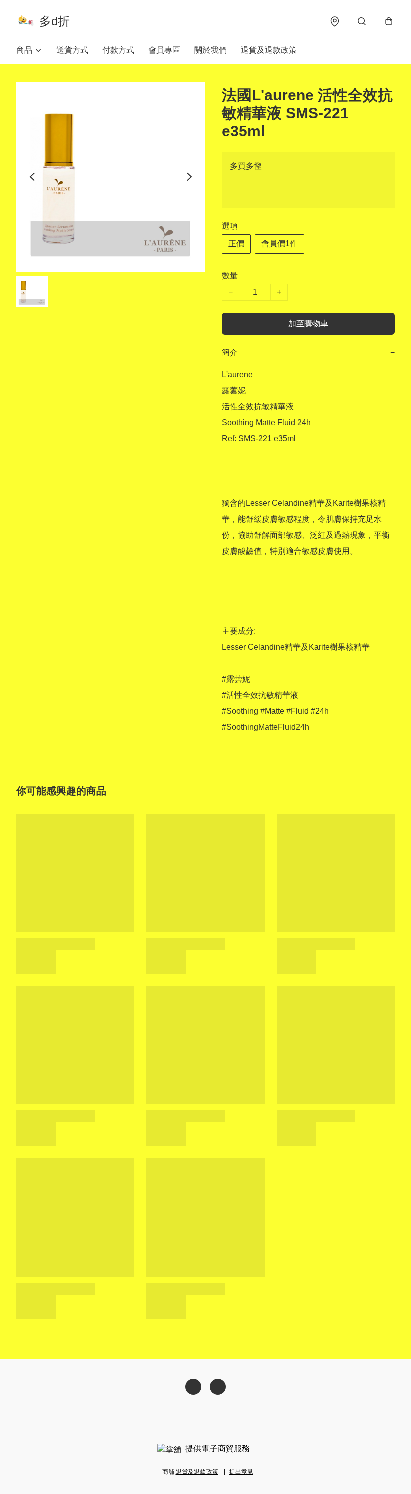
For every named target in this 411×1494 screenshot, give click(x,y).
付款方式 (118, 50)
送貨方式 (72, 50)
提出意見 (241, 1471)
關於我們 (210, 50)
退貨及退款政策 (269, 50)
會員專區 (164, 50)
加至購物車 (308, 323)
